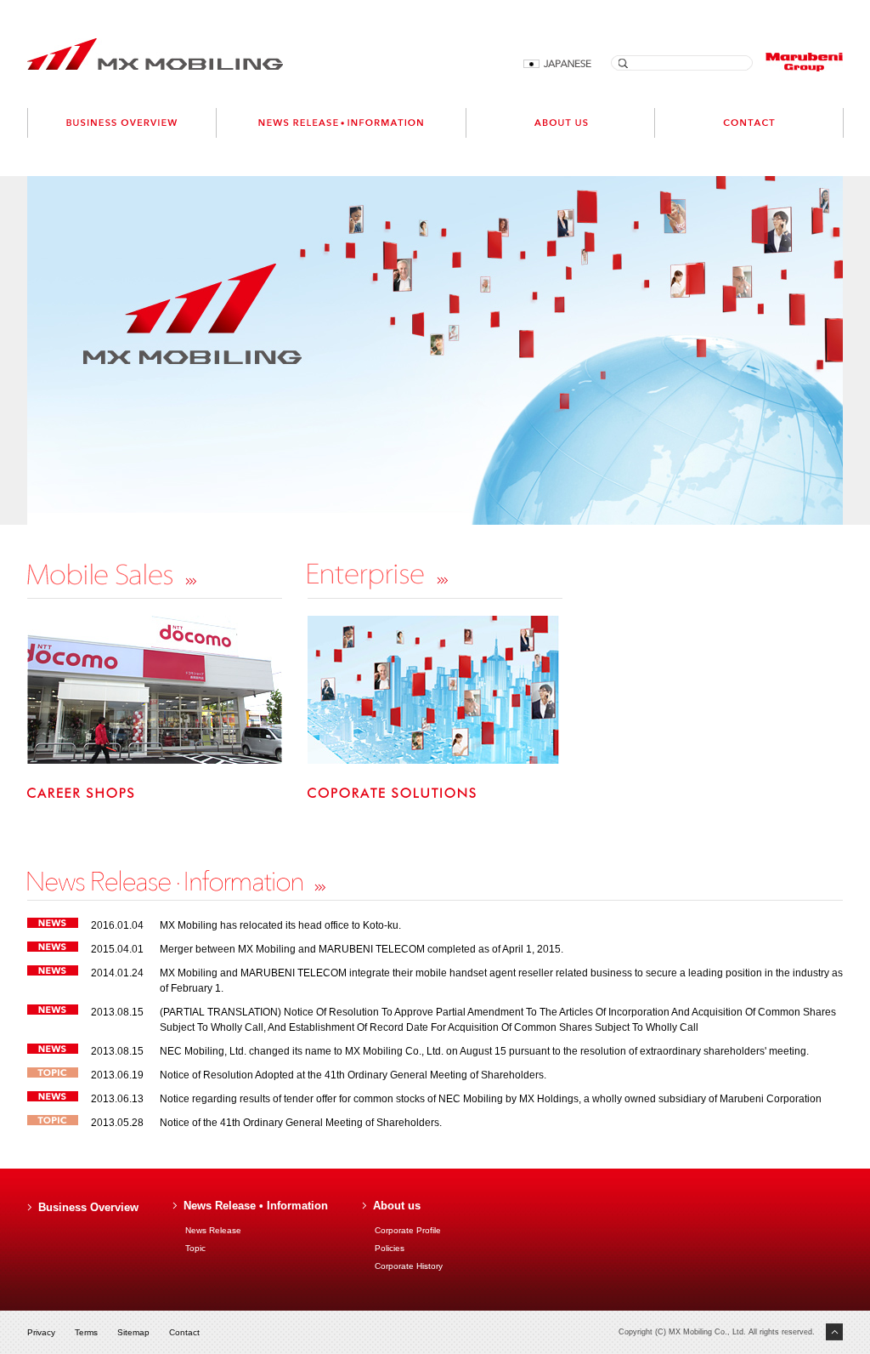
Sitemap (133, 1332)
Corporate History (409, 1266)
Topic (195, 1248)
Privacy (41, 1332)
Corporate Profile (408, 1230)
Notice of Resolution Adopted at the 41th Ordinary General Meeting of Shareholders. (353, 1075)
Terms (86, 1332)
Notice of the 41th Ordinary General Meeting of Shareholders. (301, 1123)
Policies (389, 1248)
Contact (184, 1332)
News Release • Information (256, 1205)
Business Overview (88, 1207)
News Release (213, 1230)
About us (397, 1205)
